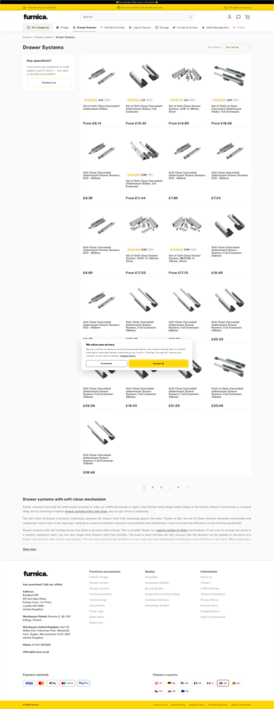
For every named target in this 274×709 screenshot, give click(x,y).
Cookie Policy (128, 356)
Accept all (158, 363)
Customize (106, 363)
